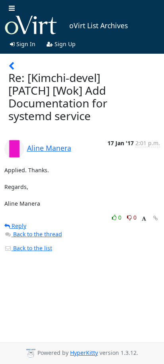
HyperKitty (84, 352)
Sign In (25, 44)
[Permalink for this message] (155, 218)
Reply (18, 226)
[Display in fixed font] (144, 218)
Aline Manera (49, 148)
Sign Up (64, 44)
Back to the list (32, 248)
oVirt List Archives (98, 25)
